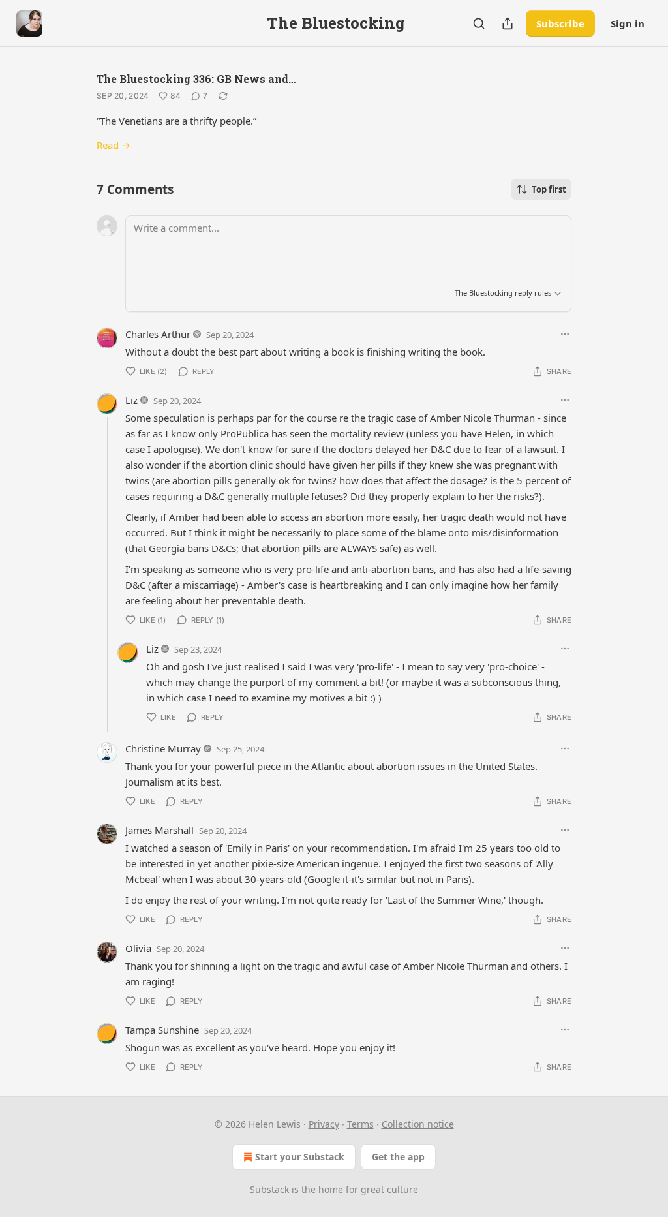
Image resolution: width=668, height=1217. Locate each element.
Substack (269, 1189)
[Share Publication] (507, 23)
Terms (360, 1124)
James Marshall (159, 830)
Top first (549, 189)
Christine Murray (163, 748)
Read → (113, 144)
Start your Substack (299, 1156)
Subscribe (560, 23)
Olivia (138, 948)
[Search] (479, 23)
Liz (131, 400)
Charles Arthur (157, 334)
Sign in (628, 23)
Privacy (324, 1124)
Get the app (398, 1156)
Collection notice (418, 1124)
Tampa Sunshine (162, 1029)
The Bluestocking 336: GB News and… (196, 78)
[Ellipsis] (564, 334)
